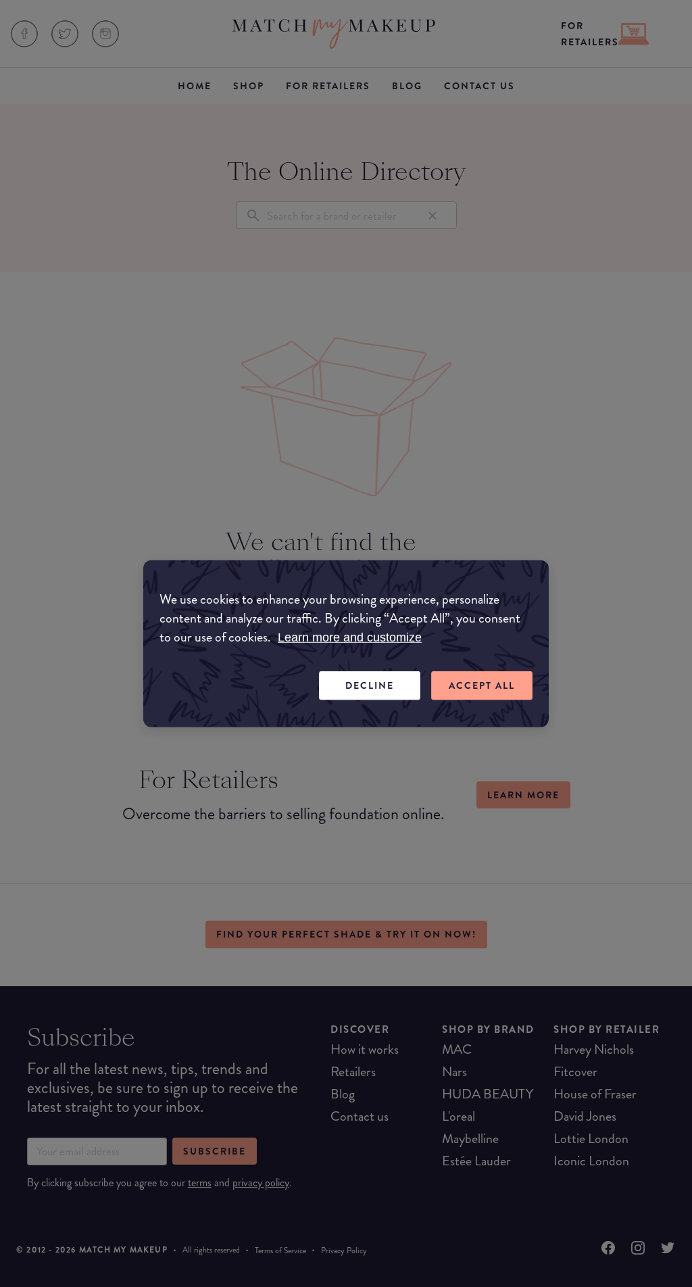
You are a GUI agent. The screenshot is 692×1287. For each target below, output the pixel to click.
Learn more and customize (350, 637)
